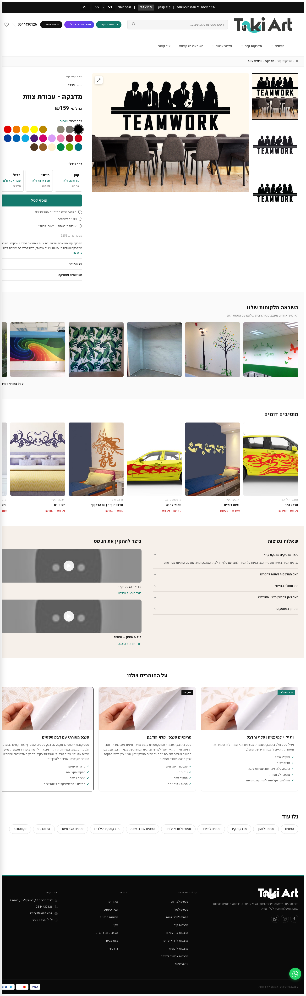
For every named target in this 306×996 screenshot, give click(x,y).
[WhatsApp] (275, 919)
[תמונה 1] (275, 96)
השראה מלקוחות (191, 46)
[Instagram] (285, 919)
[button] (270, 349)
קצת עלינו (112, 941)
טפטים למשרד (211, 829)
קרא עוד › (76, 252)
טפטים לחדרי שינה (143, 829)
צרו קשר (113, 948)
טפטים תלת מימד (72, 829)
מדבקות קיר (253, 46)
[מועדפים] (6, 24)
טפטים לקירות (179, 902)
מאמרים (113, 902)
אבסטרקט (44, 829)
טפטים (279, 46)
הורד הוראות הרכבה (130, 593)
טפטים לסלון (266, 829)
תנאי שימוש (111, 909)
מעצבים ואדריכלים (79, 24)
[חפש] (133, 25)
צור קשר (164, 46)
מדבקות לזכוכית (178, 948)
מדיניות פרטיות (109, 917)
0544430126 (27, 24)
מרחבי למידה (51, 24)
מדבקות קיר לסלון (177, 933)
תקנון (115, 925)
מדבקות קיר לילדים (107, 829)
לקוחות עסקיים (108, 24)
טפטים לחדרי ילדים (178, 829)
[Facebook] (294, 919)
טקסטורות (20, 829)
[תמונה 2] (275, 144)
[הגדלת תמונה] (99, 80)
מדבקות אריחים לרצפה (174, 956)
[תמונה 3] (275, 192)
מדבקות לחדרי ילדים (176, 941)
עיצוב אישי (223, 46)
